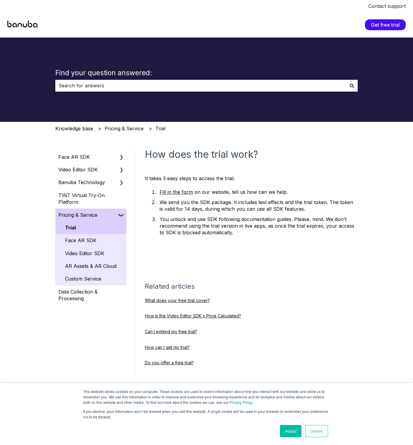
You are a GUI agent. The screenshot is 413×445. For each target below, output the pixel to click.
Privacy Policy (240, 402)
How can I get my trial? (167, 347)
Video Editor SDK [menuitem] (78, 170)
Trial (160, 128)
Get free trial (385, 25)
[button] (121, 157)
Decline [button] (316, 431)
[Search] (352, 85)
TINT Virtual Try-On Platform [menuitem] (81, 198)
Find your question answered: (103, 73)
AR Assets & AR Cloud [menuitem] (90, 266)
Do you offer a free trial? (169, 362)
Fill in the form (176, 192)
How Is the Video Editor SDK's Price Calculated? (193, 315)
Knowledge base (74, 128)
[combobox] (200, 85)
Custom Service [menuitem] (83, 279)
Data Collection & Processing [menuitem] (78, 295)
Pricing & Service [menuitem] (77, 215)
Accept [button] (290, 431)
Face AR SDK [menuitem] (74, 157)
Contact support (387, 6)
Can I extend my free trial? (171, 331)
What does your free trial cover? (177, 300)
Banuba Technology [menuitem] (81, 182)
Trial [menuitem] (70, 228)
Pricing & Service (124, 128)
